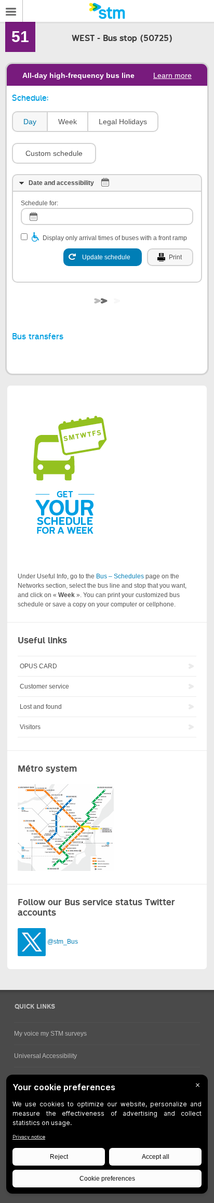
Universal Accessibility (45, 1056)
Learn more (172, 75)
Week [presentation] (67, 121)
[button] (54, 153)
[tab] (29, 122)
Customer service (44, 686)
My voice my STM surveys (50, 1033)
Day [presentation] (29, 121)
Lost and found (41, 706)
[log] (107, 216)
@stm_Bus (62, 941)
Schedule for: (39, 203)
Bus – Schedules (120, 576)
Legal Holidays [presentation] (123, 121)
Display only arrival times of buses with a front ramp (115, 238)
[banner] (107, 11)
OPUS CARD (38, 666)
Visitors (30, 727)
